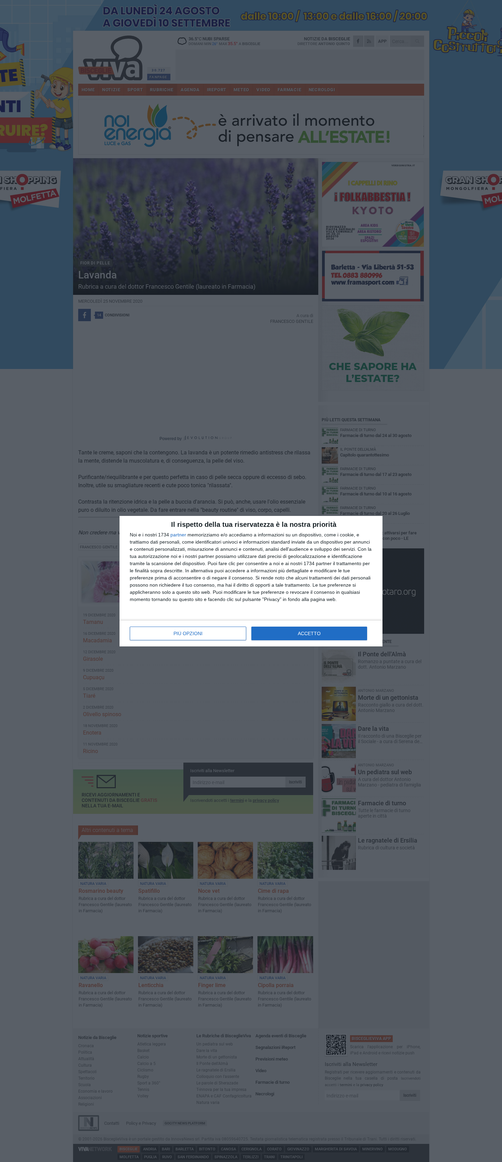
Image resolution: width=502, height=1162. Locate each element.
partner (178, 534)
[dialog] (251, 581)
